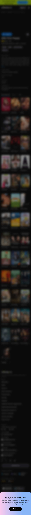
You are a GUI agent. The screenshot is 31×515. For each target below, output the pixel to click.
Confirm (15, 509)
